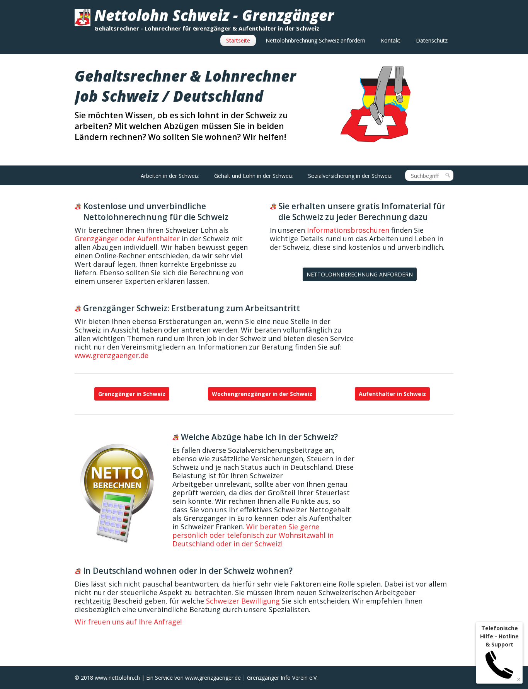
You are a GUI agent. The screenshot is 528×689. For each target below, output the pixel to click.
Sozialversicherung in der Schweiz (350, 175)
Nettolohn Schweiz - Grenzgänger (214, 15)
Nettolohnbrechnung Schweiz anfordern (315, 40)
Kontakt (390, 40)
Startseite (238, 40)
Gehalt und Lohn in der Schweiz (253, 175)
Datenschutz (432, 40)
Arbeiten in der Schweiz (170, 175)
